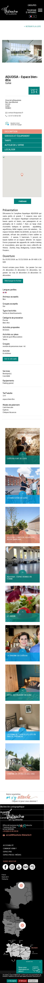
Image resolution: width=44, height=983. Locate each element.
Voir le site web (10, 359)
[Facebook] (5, 867)
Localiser (10, 149)
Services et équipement (17, 136)
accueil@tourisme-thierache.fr (19, 835)
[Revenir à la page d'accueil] (10, 10)
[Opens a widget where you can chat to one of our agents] (29, 970)
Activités (8, 422)
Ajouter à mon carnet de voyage (16, 124)
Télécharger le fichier (12, 281)
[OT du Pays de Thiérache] (22, 51)
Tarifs (8, 140)
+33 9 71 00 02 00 (14, 116)
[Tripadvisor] (26, 867)
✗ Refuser (22, 981)
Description (11, 131)
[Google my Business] (32, 867)
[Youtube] (19, 867)
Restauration (9, 425)
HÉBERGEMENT (10, 427)
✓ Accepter (12, 981)
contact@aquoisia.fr (15, 113)
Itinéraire (23, 201)
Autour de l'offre (14, 145)
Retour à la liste (33, 26)
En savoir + (33, 981)
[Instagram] (12, 867)
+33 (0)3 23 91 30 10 (10, 831)
